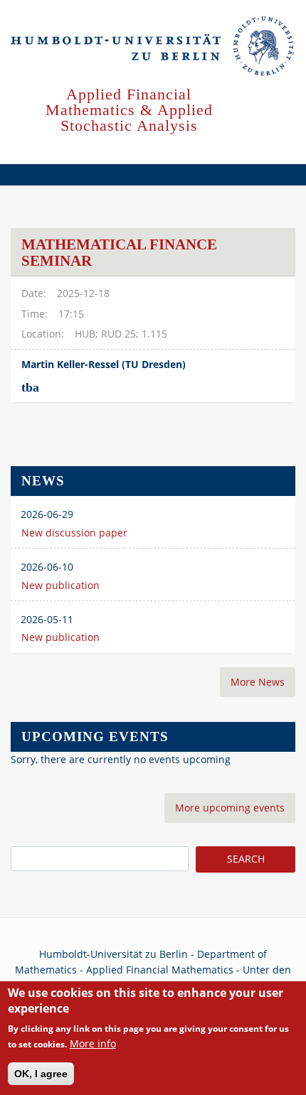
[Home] (153, 46)
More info (93, 1043)
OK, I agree (41, 1073)
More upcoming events (230, 807)
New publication (60, 585)
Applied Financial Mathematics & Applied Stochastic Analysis (129, 109)
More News (258, 682)
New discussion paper (74, 532)
